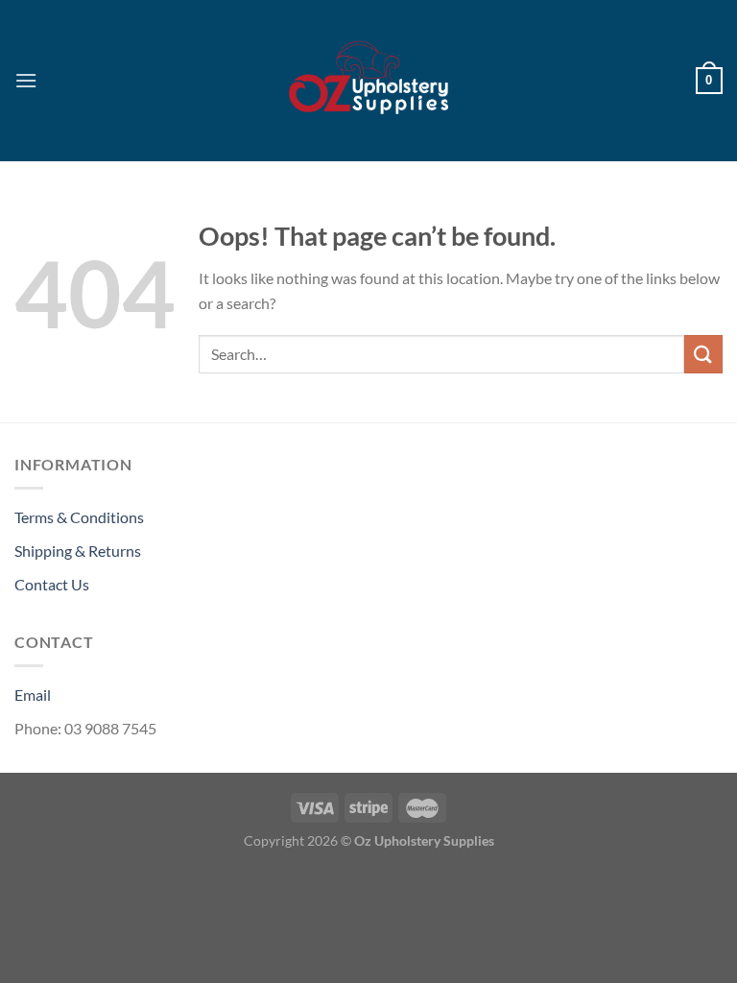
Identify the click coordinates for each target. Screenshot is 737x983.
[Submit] (703, 353)
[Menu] (25, 80)
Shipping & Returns (77, 550)
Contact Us (51, 584)
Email (32, 694)
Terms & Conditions (79, 517)
